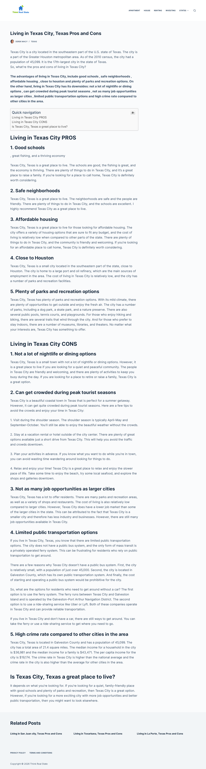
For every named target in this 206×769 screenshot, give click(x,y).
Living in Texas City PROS (29, 117)
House (147, 10)
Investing (171, 10)
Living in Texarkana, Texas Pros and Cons (98, 733)
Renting (158, 10)
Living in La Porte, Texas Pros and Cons (160, 733)
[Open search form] (194, 10)
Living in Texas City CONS (29, 122)
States (182, 10)
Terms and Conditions (40, 753)
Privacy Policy (18, 753)
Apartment (134, 10)
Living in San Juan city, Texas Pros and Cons (36, 733)
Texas (34, 41)
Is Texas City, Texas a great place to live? (40, 126)
